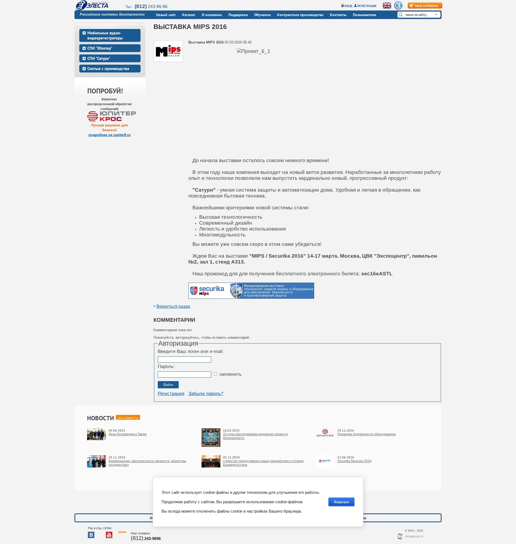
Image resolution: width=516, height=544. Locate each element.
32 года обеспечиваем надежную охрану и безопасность (255, 436)
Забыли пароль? (205, 393)
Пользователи (364, 14)
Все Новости (128, 418)
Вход (348, 6)
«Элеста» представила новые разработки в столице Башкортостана (263, 463)
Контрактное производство (300, 14)
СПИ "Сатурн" (98, 58)
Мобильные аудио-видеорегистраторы (105, 35)
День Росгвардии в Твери (127, 434)
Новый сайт (166, 14)
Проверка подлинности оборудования (366, 434)
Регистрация (366, 6)
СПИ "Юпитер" (99, 48)
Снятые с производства (108, 68)
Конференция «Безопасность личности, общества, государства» (148, 463)
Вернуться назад (173, 306)
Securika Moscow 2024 (354, 461)
